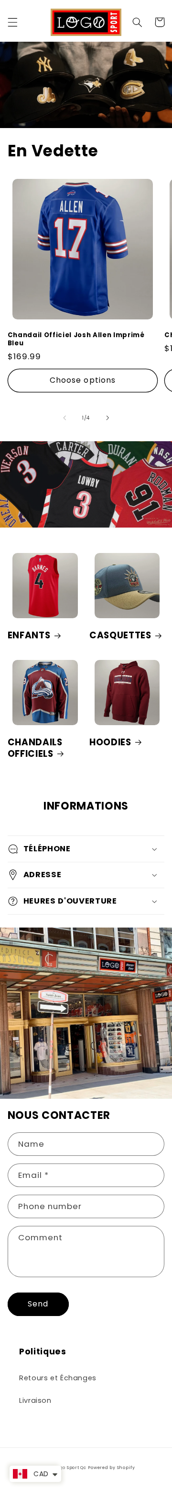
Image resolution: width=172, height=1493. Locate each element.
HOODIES (110, 742)
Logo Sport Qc (70, 1467)
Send (38, 1303)
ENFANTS (29, 635)
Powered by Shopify (111, 1467)
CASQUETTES (120, 635)
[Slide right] (107, 417)
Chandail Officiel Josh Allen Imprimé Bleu (76, 339)
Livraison (35, 1400)
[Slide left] (64, 417)
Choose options (83, 380)
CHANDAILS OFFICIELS (35, 748)
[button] (12, 22)
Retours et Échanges (58, 1378)
